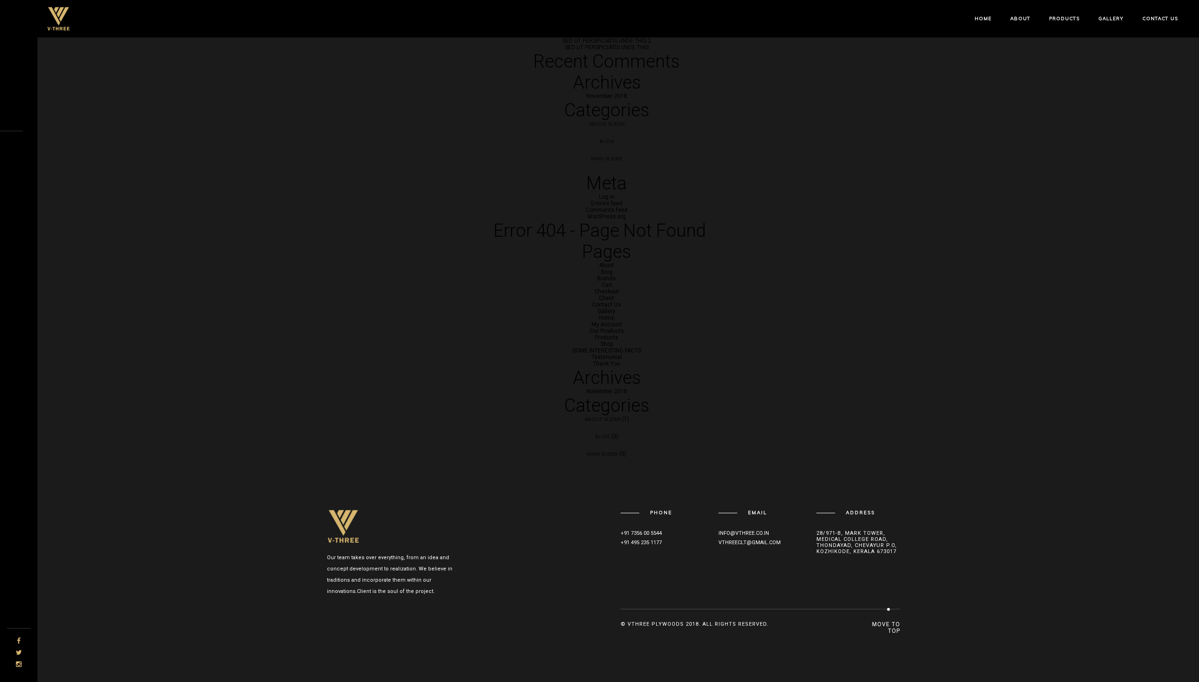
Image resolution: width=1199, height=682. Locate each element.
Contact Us (1160, 18)
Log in (606, 197)
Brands (606, 278)
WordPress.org (606, 216)
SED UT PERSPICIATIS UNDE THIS (607, 47)
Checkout (606, 291)
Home (983, 18)
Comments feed (606, 210)
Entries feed (606, 203)
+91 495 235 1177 (641, 543)
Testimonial (607, 357)
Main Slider (606, 159)
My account (607, 324)
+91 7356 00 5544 (641, 533)
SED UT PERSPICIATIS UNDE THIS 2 (606, 40)
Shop (606, 344)
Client (606, 298)
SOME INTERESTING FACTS (606, 350)
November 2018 (606, 96)
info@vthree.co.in (743, 533)
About (1020, 18)
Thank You (606, 363)
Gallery (1111, 18)
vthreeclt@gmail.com (749, 543)
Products (1064, 18)
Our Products (607, 331)
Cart (606, 285)
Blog (607, 141)
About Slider (607, 124)
